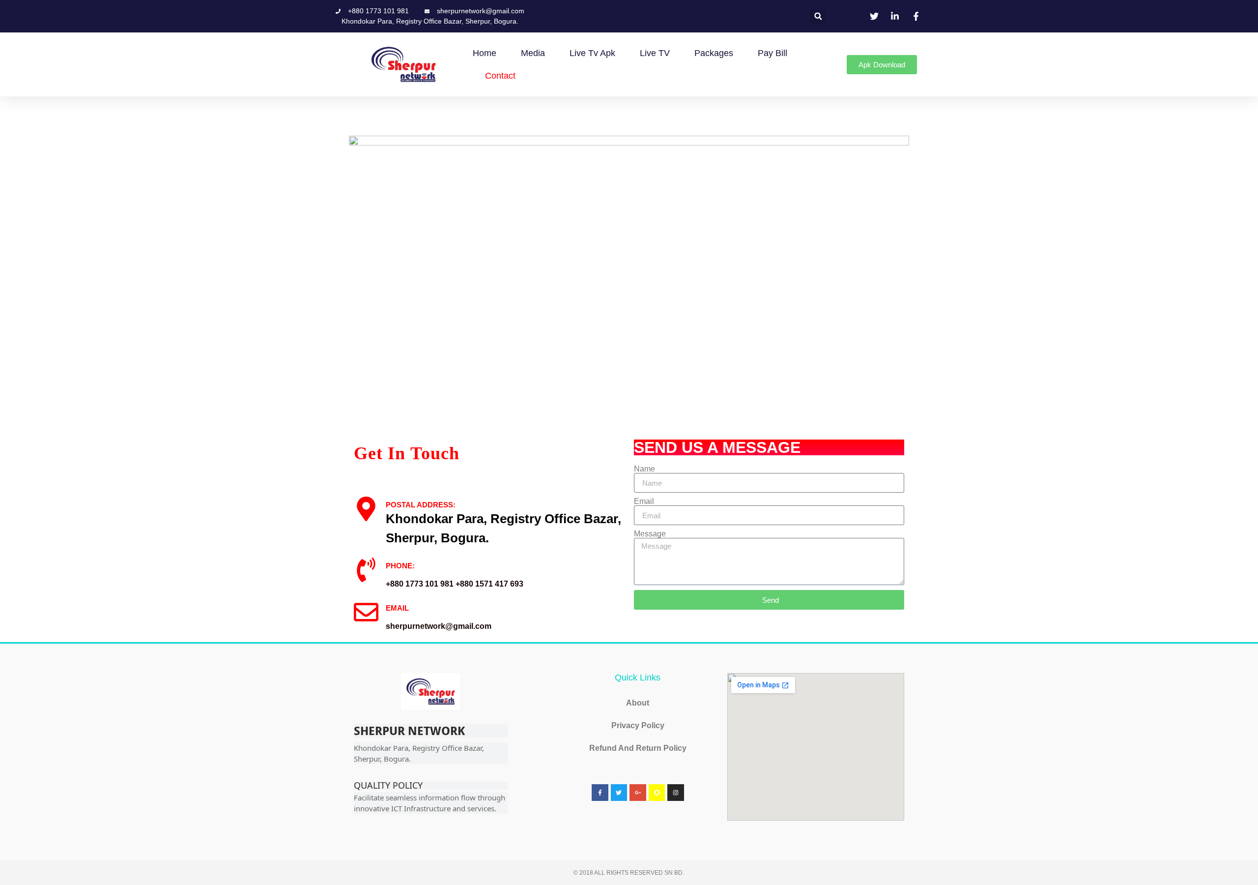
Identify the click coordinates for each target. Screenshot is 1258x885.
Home (484, 53)
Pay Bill (772, 53)
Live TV (655, 53)
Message (650, 534)
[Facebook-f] (600, 792)
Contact (500, 76)
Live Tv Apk (592, 53)
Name (644, 469)
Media (533, 53)
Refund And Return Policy (637, 748)
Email (644, 501)
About (637, 703)
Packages (713, 53)
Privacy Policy (637, 725)
